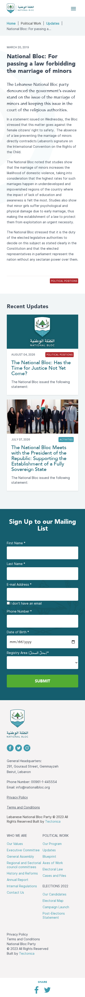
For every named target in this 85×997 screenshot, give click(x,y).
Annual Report (17, 880)
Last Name (16, 564)
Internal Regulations (22, 886)
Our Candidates (54, 894)
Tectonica (53, 821)
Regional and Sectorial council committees (24, 865)
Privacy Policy (17, 797)
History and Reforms (22, 873)
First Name (16, 543)
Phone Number (19, 611)
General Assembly (20, 856)
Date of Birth (18, 632)
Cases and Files (54, 875)
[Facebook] (36, 991)
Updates (52, 23)
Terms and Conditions (23, 807)
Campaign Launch (56, 907)
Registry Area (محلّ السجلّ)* (28, 653)
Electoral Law (53, 869)
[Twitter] (47, 991)
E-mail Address (19, 584)
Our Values (15, 844)
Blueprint (49, 856)
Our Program (52, 844)
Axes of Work (53, 863)
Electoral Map (53, 901)
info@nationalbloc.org (33, 787)
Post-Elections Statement (54, 915)
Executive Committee (23, 850)
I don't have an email (26, 603)
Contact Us (15, 892)
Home (11, 23)
